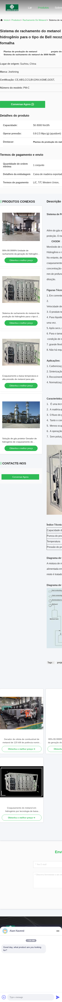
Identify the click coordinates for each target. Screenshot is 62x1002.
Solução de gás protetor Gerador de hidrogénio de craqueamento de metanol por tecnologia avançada (19, 441)
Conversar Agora (21, 104)
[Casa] (12, 7)
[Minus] (58, 931)
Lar (30, 7)
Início (6, 20)
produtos (15, 20)
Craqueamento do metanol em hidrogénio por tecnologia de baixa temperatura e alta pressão (21, 810)
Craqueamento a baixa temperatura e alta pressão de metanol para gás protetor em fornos (20, 379)
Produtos (43, 7)
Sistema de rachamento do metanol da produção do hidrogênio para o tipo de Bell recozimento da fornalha (20, 316)
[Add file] (4, 997)
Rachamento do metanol (34, 20)
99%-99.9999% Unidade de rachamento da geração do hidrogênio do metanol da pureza (20, 253)
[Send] (57, 997)
